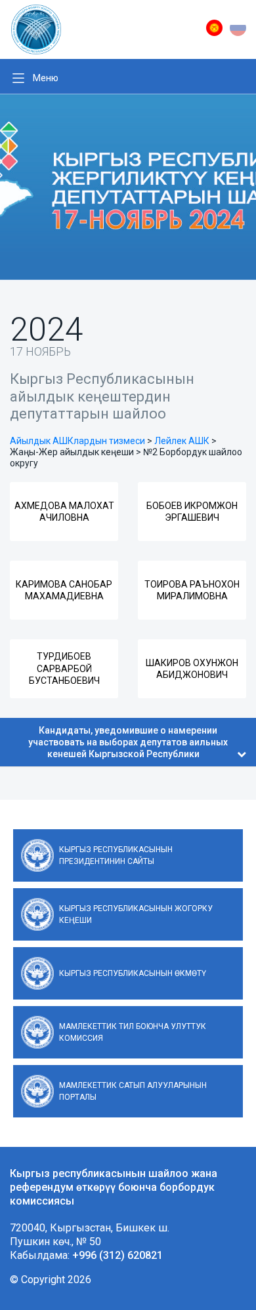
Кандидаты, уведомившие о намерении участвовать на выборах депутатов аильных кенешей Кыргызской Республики (128, 742)
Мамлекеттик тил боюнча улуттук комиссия (132, 1032)
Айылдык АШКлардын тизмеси (77, 441)
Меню (45, 78)
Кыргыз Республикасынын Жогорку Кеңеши (136, 914)
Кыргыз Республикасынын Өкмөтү (132, 973)
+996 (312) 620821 (117, 1255)
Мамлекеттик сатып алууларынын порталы (133, 1091)
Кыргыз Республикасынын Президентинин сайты (116, 855)
